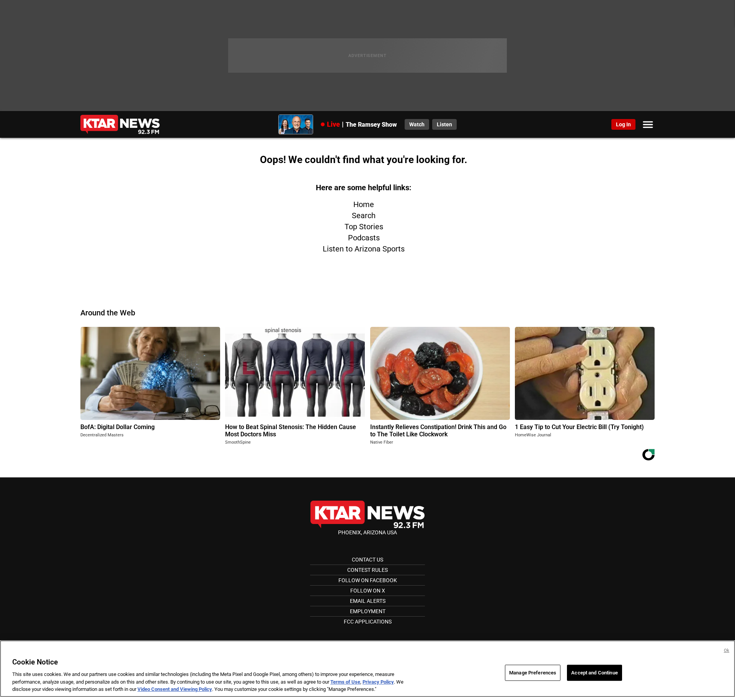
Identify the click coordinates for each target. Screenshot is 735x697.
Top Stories (364, 226)
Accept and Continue (594, 673)
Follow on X (367, 591)
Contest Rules (367, 570)
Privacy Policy (378, 682)
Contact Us (367, 560)
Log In (623, 124)
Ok (726, 650)
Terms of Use (345, 682)
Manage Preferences (532, 673)
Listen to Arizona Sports (364, 248)
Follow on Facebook (367, 580)
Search (364, 215)
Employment (367, 611)
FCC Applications (368, 622)
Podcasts (364, 237)
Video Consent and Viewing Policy (174, 689)
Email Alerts (367, 601)
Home (363, 204)
